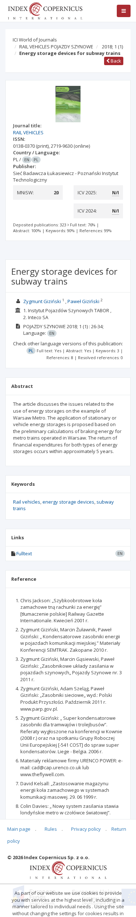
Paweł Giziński (83, 301)
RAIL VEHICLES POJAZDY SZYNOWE (56, 46)
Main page (18, 829)
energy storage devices (68, 502)
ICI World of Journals (35, 39)
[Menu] (124, 11)
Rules (51, 829)
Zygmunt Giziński (42, 301)
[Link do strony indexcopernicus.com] (68, 869)
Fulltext (24, 553)
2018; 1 (112, 46)
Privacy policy (86, 829)
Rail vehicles (26, 502)
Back (115, 60)
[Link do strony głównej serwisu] (45, 10)
